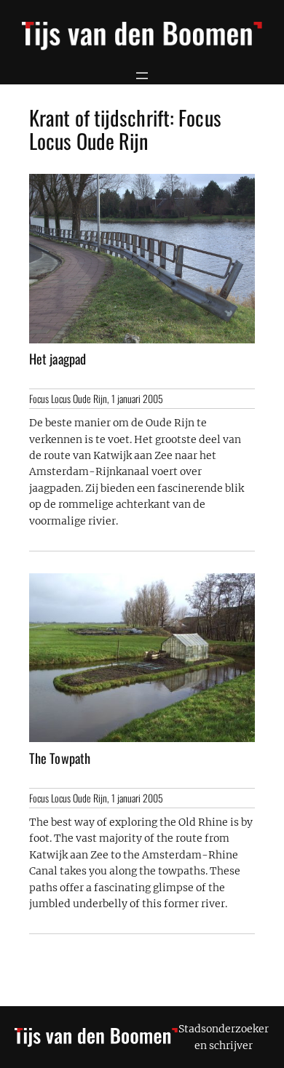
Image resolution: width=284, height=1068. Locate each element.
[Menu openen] (142, 75)
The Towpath (59, 758)
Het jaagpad (57, 359)
